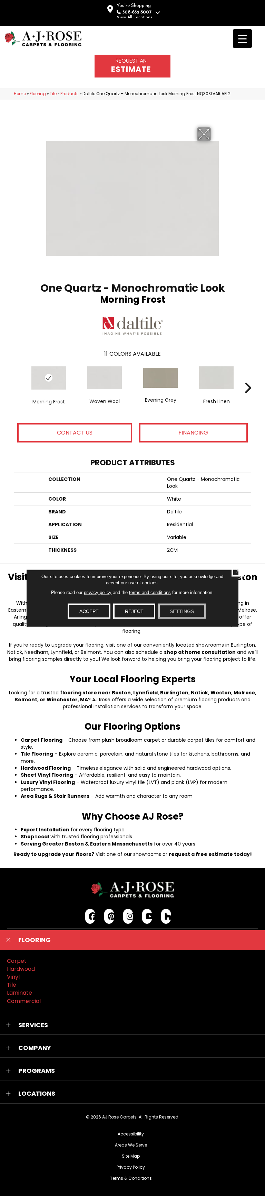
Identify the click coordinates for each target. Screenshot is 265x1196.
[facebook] (90, 916)
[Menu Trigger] (242, 38)
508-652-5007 (136, 12)
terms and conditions (150, 592)
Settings (182, 611)
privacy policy (97, 592)
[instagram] (128, 916)
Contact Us (74, 433)
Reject (134, 611)
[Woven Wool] (104, 378)
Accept (89, 611)
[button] (132, 940)
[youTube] (147, 916)
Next (248, 377)
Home (20, 94)
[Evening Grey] (160, 378)
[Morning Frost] (49, 378)
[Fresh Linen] (216, 378)
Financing (193, 433)
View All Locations (134, 17)
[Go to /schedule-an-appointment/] (132, 66)
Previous (17, 377)
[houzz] (166, 916)
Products (69, 94)
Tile (53, 94)
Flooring (38, 94)
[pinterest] (109, 916)
